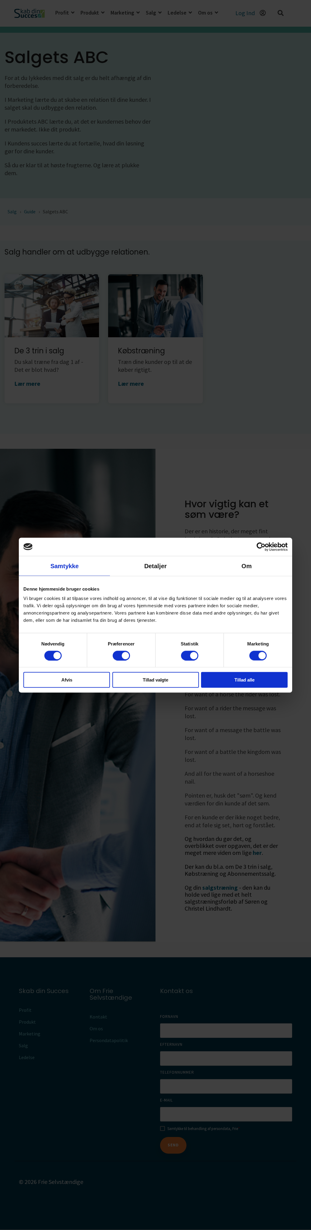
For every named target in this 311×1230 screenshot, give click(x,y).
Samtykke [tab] (64, 565)
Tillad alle (244, 679)
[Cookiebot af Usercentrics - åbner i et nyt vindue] (261, 546)
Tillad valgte (155, 679)
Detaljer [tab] (155, 565)
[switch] (121, 655)
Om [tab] (246, 565)
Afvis (66, 679)
